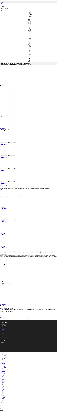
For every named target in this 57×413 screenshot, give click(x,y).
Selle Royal (3, 397)
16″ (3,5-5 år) (5, 356)
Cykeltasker (3, 366)
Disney (3, 386)
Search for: (2, 9)
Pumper (29, 27)
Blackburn (3, 382)
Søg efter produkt (2, 8)
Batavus (29, 39)
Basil (2, 380)
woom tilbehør (29, 30)
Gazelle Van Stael (3, 170)
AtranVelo (30, 38)
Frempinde (30, 33)
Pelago (29, 52)
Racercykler (30, 17)
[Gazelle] (2, 268)
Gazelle (29, 47)
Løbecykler (5, 355)
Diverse (4, 365)
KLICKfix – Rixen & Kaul (4, 390)
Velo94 (0, 0)
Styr (29, 35)
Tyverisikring (29, 29)
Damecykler (2, 233)
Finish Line (30, 46)
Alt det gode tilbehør (2, 128)
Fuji (2, 388)
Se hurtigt (15, 142)
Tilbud (1, 402)
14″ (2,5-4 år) (30, 14)
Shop (28, 313)
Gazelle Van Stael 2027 (4, 157)
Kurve (29, 25)
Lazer (29, 50)
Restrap (29, 55)
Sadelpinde (30, 34)
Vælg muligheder (2, 232)
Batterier (29, 31)
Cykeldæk (3, 374)
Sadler (29, 28)
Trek (29, 59)
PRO (2, 394)
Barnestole (30, 21)
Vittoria (29, 60)
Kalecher (4, 364)
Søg (9, 9)
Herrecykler (30, 12)
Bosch (29, 41)
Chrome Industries (29, 44)
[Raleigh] (2, 280)
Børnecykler (30, 13)
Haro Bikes (30, 48)
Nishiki (29, 51)
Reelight (29, 54)
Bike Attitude (3, 381)
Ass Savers (3, 379)
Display (4, 373)
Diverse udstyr (3, 371)
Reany (3, 395)
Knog (29, 49)
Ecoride (29, 45)
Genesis (3, 389)
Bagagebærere (3, 363)
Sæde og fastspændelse (30, 23)
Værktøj (29, 36)
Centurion (30, 43)
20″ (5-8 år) (30, 15)
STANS (29, 58)
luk (2, 412)
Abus (29, 37)
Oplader (30, 32)
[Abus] (2, 273)
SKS (29, 56)
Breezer (29, 42)
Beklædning (29, 19)
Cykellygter (30, 24)
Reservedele (2, 372)
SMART (3, 398)
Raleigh (29, 53)
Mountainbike (3, 358)
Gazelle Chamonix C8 (4, 144)
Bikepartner (30, 40)
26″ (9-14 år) (30, 16)
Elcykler (2, 359)
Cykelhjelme (29, 20)
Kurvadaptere (5, 367)
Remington (3, 396)
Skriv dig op (1, 410)
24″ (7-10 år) (5, 357)
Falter (2, 387)
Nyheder (29, 61)
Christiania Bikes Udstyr (29, 22)
